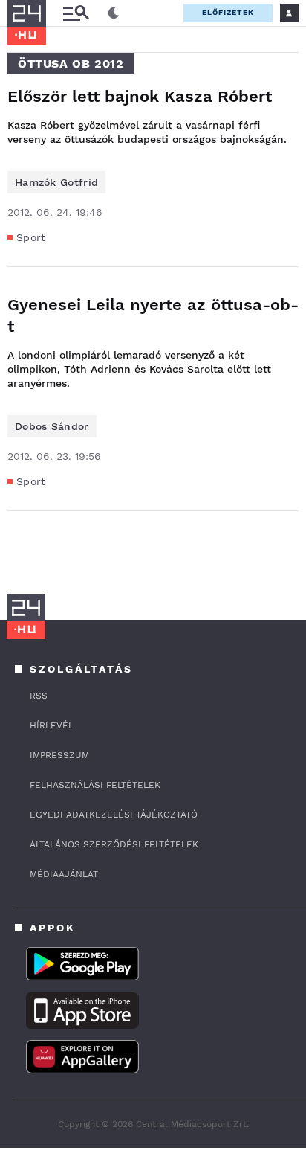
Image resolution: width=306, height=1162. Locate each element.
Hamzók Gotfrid (56, 182)
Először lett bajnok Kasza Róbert (139, 96)
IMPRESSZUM (59, 755)
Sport (31, 237)
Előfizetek (228, 12)
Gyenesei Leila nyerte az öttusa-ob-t (153, 315)
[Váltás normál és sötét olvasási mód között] (114, 13)
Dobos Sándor (52, 426)
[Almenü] (76, 13)
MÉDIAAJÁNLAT (64, 874)
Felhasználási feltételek (95, 785)
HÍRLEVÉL (52, 725)
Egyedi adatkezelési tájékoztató (114, 814)
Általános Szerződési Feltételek (114, 844)
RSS (39, 695)
